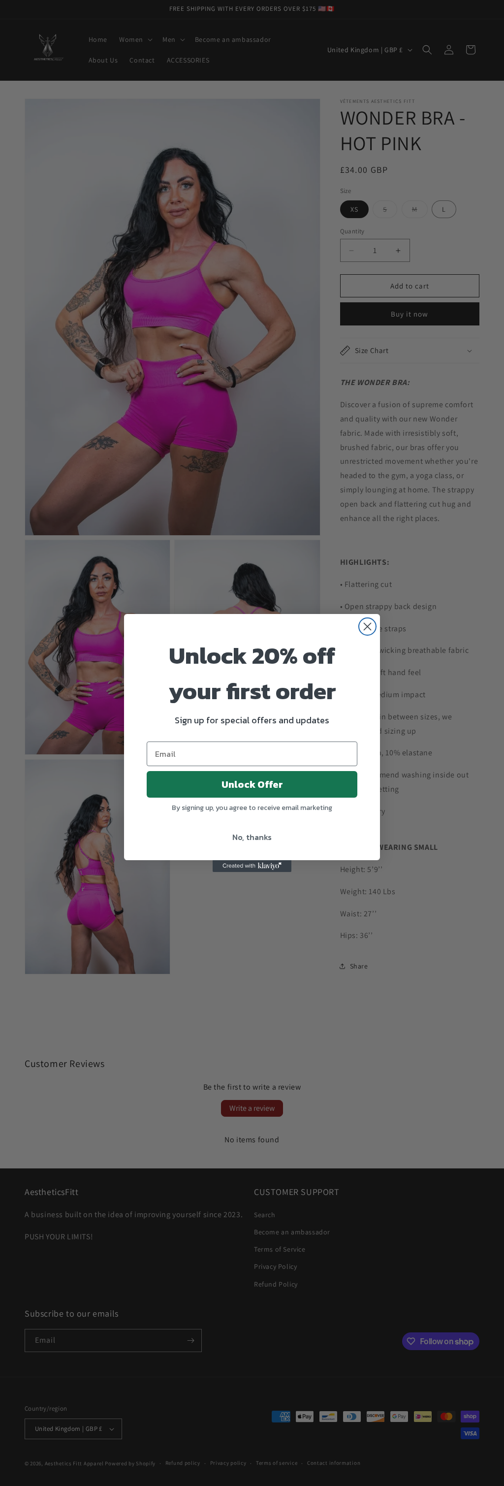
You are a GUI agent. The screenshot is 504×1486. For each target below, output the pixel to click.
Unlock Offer (252, 784)
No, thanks (252, 837)
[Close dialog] (367, 626)
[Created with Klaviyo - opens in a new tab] (252, 866)
